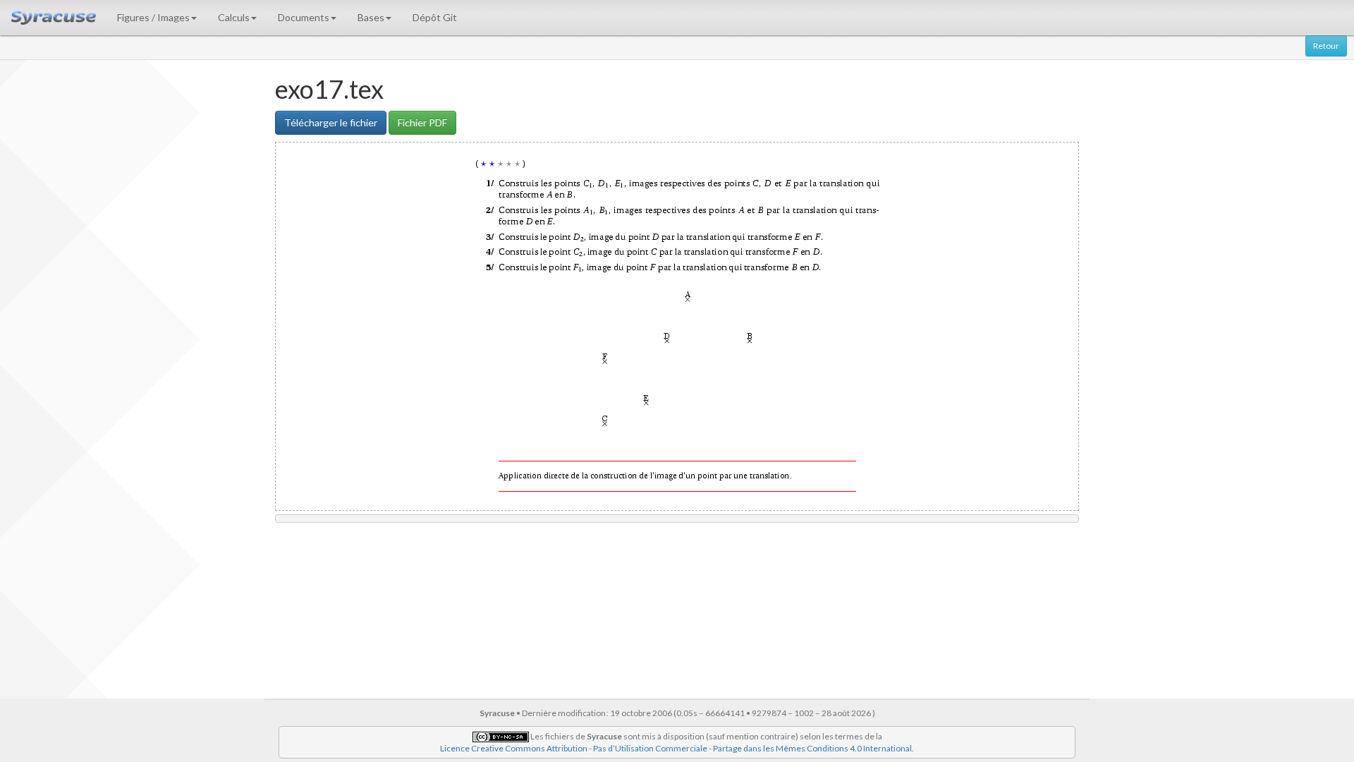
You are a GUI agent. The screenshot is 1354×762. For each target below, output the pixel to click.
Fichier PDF (422, 122)
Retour (1326, 45)
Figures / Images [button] (153, 17)
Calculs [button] (234, 17)
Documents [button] (303, 17)
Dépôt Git (435, 17)
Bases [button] (371, 17)
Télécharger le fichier (330, 122)
